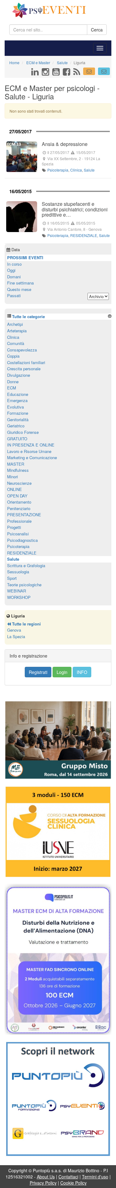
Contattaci (68, 1176)
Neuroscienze (19, 483)
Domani (14, 277)
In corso (14, 264)
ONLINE (14, 489)
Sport (12, 578)
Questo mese (19, 289)
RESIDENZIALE (83, 235)
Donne (13, 381)
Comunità (15, 343)
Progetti (14, 527)
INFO (82, 672)
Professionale (19, 521)
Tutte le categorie (28, 316)
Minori (12, 477)
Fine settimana (20, 283)
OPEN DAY (17, 496)
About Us (46, 1176)
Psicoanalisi (18, 534)
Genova (14, 630)
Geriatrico (15, 426)
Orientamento (19, 502)
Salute (89, 169)
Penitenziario (18, 508)
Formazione (17, 413)
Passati (14, 295)
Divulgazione (18, 375)
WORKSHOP (19, 597)
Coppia (13, 356)
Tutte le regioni (26, 624)
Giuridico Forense (23, 432)
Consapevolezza (22, 350)
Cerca (97, 30)
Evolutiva (15, 407)
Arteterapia (17, 331)
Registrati (38, 672)
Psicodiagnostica (22, 540)
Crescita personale (24, 369)
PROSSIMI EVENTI (25, 257)
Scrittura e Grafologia (26, 565)
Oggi (11, 270)
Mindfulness (18, 470)
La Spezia (16, 636)
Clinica (76, 169)
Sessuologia (18, 572)
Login (62, 672)
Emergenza (17, 400)
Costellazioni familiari (26, 362)
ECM (11, 388)
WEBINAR (16, 591)
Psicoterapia (57, 169)
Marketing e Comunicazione (32, 457)
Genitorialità (17, 419)
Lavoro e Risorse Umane (29, 451)
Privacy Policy (43, 1183)
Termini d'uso (95, 1176)
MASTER (15, 464)
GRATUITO (17, 439)
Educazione (17, 394)
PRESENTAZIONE (24, 514)
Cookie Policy (73, 1183)
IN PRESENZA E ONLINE (30, 445)
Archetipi (15, 324)
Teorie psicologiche (24, 585)
